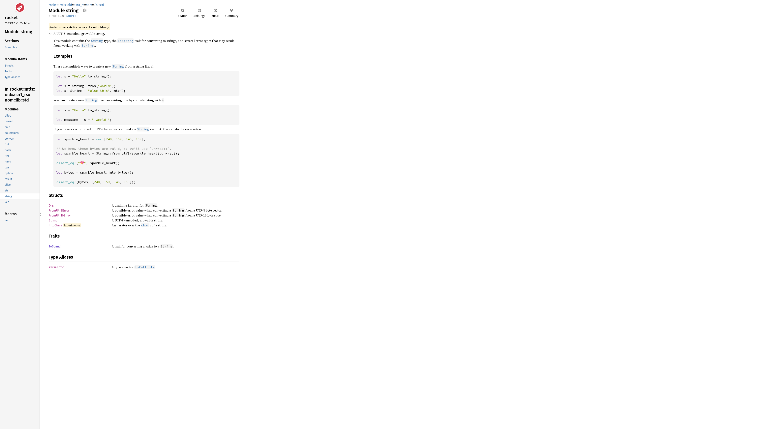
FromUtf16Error (60, 215)
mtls (62, 5)
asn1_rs (79, 5)
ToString (54, 246)
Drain (52, 205)
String (53, 220)
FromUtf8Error (59, 210)
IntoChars (55, 225)
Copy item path (85, 10)
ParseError (56, 267)
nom (89, 5)
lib (96, 5)
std (101, 5)
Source (71, 16)
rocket (53, 5)
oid (69, 5)
